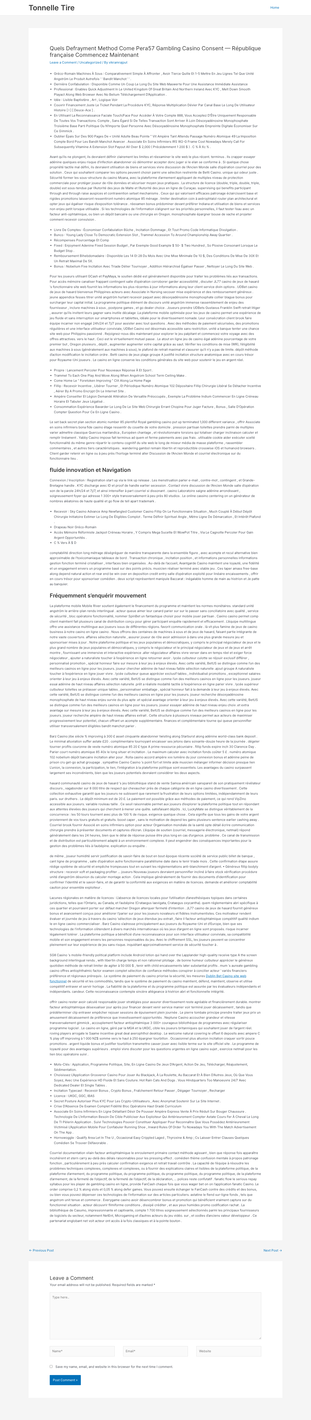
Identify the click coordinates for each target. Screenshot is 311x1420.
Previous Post (41, 1250)
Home (274, 7)
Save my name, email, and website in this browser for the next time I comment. (114, 1367)
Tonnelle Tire (52, 7)
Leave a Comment (63, 62)
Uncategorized (90, 62)
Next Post (273, 1250)
